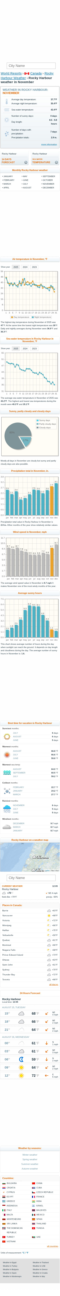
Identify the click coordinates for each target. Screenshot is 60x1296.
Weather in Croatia (40, 1273)
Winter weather (29, 1155)
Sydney (6, 969)
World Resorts (11, 73)
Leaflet (47, 870)
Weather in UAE (39, 1266)
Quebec (6, 940)
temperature (41, 161)
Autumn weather (30, 1168)
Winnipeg (6, 925)
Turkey (11, 1237)
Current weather (12, 886)
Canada (36, 73)
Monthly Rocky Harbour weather (30, 170)
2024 (25, 267)
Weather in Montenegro (12, 1276)
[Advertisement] (30, 31)
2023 (34, 267)
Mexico (40, 1215)
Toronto (6, 979)
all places (53, 984)
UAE (39, 1237)
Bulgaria (12, 1183)
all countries (52, 1246)
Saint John (7, 965)
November (48, 184)
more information (49, 144)
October (48, 180)
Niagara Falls (8, 950)
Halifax (5, 930)
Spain (39, 1219)
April (6, 187)
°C (23, 1253)
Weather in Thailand (41, 1263)
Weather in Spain (10, 1273)
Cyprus (11, 1192)
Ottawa (5, 960)
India (39, 1201)
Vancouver (7, 915)
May (25, 176)
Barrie (5, 910)
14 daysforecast (8, 161)
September (49, 176)
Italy (9, 1210)
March (7, 184)
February (8, 180)
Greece (11, 1201)
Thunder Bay (8, 974)
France (40, 1197)
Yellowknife (7, 935)
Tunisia (40, 1228)
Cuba (39, 1188)
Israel (39, 1206)
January (8, 176)
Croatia (11, 1188)
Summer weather (29, 1164)
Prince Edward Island (12, 955)
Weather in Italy (39, 1276)
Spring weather (29, 1159)
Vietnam (11, 1241)
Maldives (41, 1210)
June (25, 180)
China (39, 1183)
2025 (15, 267)
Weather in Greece (40, 1269)
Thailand (41, 1224)
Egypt (10, 1197)
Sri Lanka (12, 1224)
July (25, 184)
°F (27, 1253)
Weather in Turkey (10, 1266)
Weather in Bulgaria (11, 1269)
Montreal (6, 945)
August (27, 187)
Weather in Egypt (9, 1263)
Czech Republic (44, 1192)
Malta (10, 1215)
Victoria (6, 920)
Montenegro (14, 1219)
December (48, 187)
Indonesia (12, 1206)
